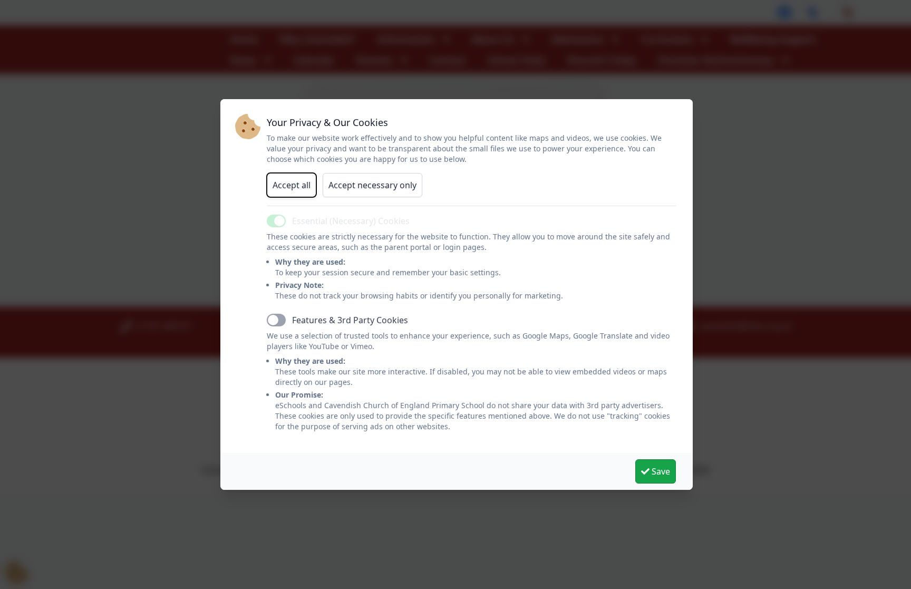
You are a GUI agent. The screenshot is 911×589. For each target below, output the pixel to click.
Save (660, 471)
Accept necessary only (372, 185)
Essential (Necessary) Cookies (351, 221)
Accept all (292, 185)
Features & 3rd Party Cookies (350, 320)
